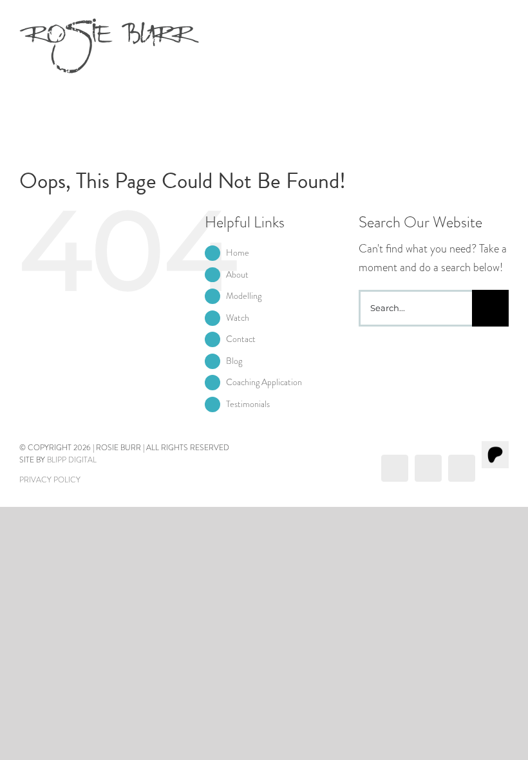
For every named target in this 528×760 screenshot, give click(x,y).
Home (237, 252)
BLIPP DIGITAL (72, 460)
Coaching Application (264, 381)
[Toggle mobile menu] (503, 27)
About (237, 274)
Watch (237, 317)
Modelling (243, 295)
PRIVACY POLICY (49, 480)
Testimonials (248, 403)
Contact (241, 338)
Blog (234, 360)
